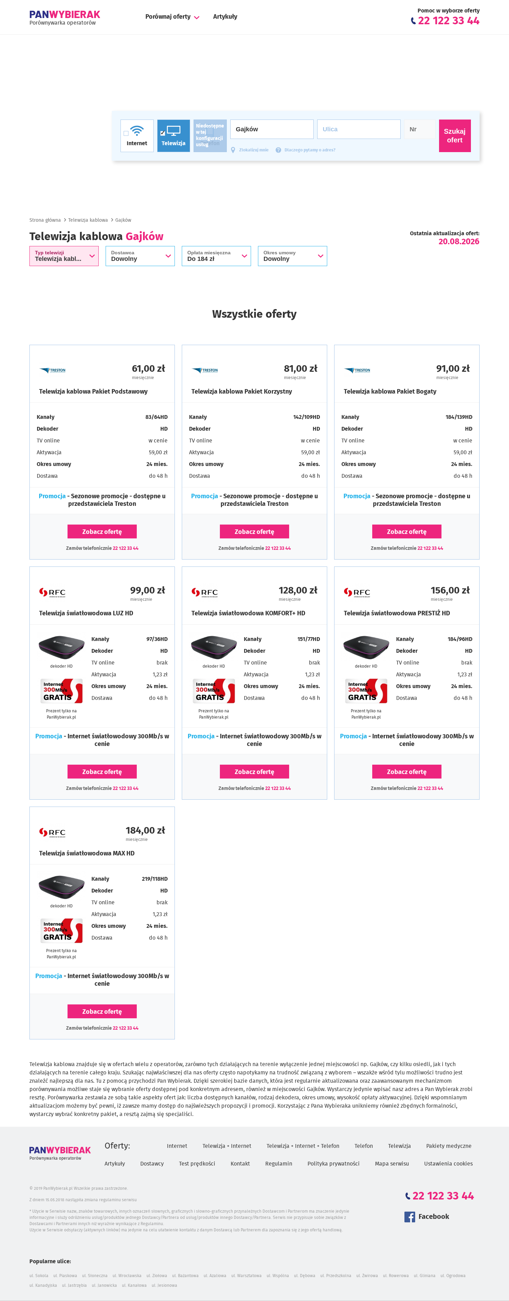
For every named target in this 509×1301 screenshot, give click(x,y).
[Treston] (70, 370)
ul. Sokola (38, 1276)
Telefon (364, 1146)
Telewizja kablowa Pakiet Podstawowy (93, 392)
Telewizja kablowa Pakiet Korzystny (241, 392)
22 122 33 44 (126, 548)
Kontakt (240, 1164)
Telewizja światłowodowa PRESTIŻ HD (397, 613)
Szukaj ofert (455, 136)
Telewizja (399, 1146)
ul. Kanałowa (134, 1285)
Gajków (123, 220)
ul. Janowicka (104, 1285)
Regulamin (278, 1164)
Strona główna (45, 220)
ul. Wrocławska (127, 1276)
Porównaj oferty (167, 17)
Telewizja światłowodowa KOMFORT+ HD (248, 613)
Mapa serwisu (392, 1164)
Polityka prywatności (333, 1164)
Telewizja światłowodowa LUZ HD (86, 613)
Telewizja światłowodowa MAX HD (87, 854)
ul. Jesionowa (164, 1285)
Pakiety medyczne (449, 1146)
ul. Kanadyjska (43, 1285)
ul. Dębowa (304, 1276)
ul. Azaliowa (215, 1276)
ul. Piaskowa (65, 1276)
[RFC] (70, 592)
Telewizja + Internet (227, 1146)
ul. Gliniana (425, 1276)
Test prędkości (197, 1164)
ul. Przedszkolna (335, 1276)
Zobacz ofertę (102, 532)
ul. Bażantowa (185, 1276)
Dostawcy (152, 1164)
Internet (177, 1146)
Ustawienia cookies (448, 1164)
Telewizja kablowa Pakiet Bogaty (390, 392)
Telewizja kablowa (88, 220)
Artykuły (225, 17)
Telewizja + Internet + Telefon (303, 1146)
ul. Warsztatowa (246, 1276)
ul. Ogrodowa (453, 1276)
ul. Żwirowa (367, 1276)
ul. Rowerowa (396, 1276)
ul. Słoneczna (95, 1276)
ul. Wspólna (278, 1276)
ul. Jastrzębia (74, 1285)
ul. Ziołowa (156, 1276)
